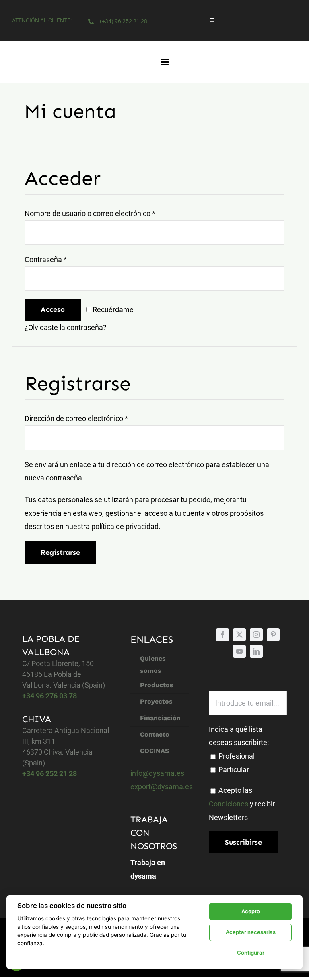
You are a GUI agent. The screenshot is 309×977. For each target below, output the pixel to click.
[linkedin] (256, 651)
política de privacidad (125, 526)
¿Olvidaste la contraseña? (66, 327)
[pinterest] (273, 634)
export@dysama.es (161, 786)
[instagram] (256, 634)
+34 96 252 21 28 (49, 773)
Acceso (53, 309)
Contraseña (46, 259)
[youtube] (239, 651)
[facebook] (222, 634)
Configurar (250, 952)
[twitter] (239, 634)
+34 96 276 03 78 (49, 696)
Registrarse (60, 552)
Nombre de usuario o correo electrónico (90, 213)
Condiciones (228, 804)
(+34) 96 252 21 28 (123, 21)
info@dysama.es (157, 773)
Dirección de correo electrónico (76, 418)
